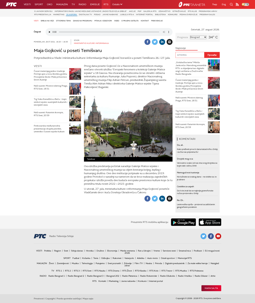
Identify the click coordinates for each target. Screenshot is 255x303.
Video (116, 21)
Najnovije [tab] (180, 48)
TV (73, 4)
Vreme (156, 250)
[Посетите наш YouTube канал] (218, 236)
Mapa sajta (211, 288)
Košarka (86, 258)
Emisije (95, 4)
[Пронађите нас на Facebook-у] (211, 236)
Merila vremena (127, 250)
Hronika (90, 250)
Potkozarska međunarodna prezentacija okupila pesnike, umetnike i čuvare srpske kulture (49, 128)
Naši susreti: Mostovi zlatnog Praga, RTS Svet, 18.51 (51, 87)
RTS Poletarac (197, 270)
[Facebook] (147, 42)
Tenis (95, 258)
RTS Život (127, 270)
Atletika (140, 258)
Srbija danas (77, 250)
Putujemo (100, 263)
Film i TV (139, 263)
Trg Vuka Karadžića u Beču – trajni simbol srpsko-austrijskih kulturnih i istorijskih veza (50, 102)
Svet (66, 250)
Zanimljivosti (63, 263)
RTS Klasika (140, 270)
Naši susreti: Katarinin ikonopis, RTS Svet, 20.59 (48, 114)
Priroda (158, 263)
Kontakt (145, 21)
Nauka (149, 263)
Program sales (207, 14)
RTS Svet (87, 270)
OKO (49, 4)
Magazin (62, 4)
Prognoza (182, 37)
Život (51, 263)
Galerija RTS (149, 11)
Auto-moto (152, 258)
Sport (39, 4)
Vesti (27, 4)
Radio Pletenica (129, 276)
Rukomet (117, 258)
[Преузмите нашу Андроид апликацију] (183, 222)
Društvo (100, 250)
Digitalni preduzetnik (175, 263)
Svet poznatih (114, 263)
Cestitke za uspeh (185, 186)
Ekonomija (112, 250)
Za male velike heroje (198, 263)
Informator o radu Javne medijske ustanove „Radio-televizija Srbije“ (91, 11)
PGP (139, 11)
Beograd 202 (112, 276)
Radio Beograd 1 (56, 276)
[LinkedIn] (162, 42)
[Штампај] (170, 42)
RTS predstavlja (42, 14)
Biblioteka (160, 14)
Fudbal (75, 258)
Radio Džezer (201, 276)
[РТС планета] (192, 4)
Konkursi (173, 14)
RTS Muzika (181, 270)
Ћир (214, 4)
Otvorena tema (63, 21)
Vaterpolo (129, 258)
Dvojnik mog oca (185, 158)
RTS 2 (68, 270)
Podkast (198, 250)
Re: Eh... (180, 200)
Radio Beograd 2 (76, 276)
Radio (82, 4)
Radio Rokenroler (148, 276)
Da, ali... (180, 145)
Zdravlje (128, 263)
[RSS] (237, 4)
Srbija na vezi (47, 21)
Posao (97, 14)
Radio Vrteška (185, 276)
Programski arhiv (208, 11)
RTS (106, 4)
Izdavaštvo (164, 11)
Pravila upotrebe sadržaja (69, 298)
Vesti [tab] (38, 66)
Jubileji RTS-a (127, 14)
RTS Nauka (99, 270)
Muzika (75, 263)
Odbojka (105, 258)
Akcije (132, 11)
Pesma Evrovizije (188, 14)
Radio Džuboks (167, 276)
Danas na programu (82, 21)
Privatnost (39, 298)
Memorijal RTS (185, 258)
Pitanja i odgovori (103, 21)
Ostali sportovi (168, 258)
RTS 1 (59, 270)
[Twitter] (155, 42)
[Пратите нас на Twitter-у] (203, 236)
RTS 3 (77, 270)
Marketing (58, 14)
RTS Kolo (153, 270)
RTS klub (192, 11)
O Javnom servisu (43, 11)
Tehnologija (87, 263)
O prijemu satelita (130, 21)
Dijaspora (71, 14)
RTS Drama (113, 270)
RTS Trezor (166, 270)
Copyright (50, 298)
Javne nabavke (110, 14)
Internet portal (144, 14)
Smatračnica (185, 250)
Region (57, 250)
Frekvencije (157, 21)
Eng (224, 4)
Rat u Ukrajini (144, 250)
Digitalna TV (85, 14)
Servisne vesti (169, 250)
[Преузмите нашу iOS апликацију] (210, 222)
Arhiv (213, 276)
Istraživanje (179, 11)
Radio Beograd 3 (95, 276)
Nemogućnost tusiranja (188, 172)
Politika (47, 250)
